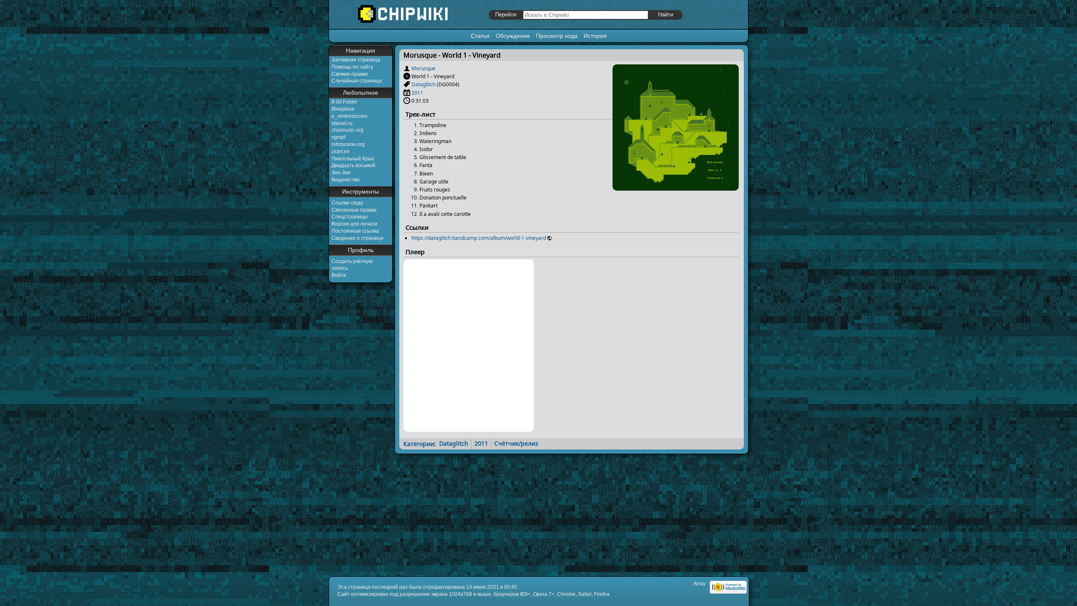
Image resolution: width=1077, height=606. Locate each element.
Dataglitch (423, 84)
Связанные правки (354, 210)
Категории (418, 443)
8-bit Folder (345, 102)
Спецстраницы (350, 217)
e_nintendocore (350, 116)
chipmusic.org (347, 130)
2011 (417, 92)
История (595, 35)
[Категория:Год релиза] (406, 92)
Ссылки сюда (347, 203)
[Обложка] (676, 187)
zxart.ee (341, 151)
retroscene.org (348, 144)
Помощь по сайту (352, 67)
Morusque (423, 68)
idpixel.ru (342, 123)
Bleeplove (343, 109)
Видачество (346, 180)
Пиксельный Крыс (353, 159)
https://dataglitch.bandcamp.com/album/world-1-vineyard (478, 238)
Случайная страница (357, 81)
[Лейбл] (406, 84)
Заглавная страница (356, 60)
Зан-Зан (341, 172)
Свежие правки (350, 74)
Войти (339, 275)
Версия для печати (354, 224)
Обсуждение (513, 35)
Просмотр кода (557, 35)
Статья (480, 35)
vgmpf (338, 137)
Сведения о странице (358, 238)
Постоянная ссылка (355, 231)
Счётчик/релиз (516, 443)
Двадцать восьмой (353, 165)
